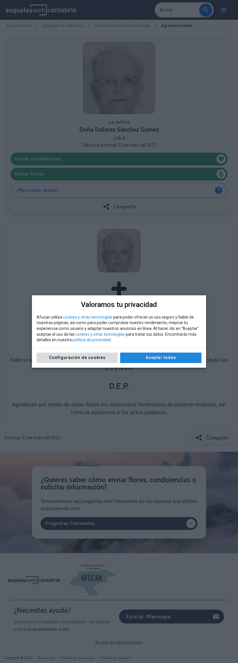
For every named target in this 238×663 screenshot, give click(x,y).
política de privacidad (92, 339)
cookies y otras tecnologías (87, 317)
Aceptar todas (161, 357)
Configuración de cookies (77, 357)
